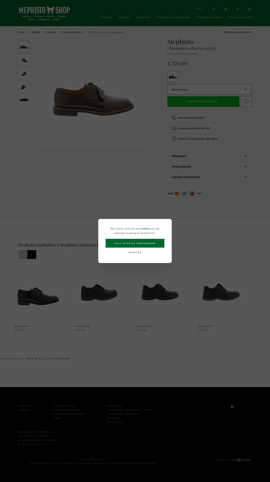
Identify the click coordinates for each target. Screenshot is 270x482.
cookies (145, 228)
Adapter (135, 252)
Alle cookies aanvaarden (135, 243)
